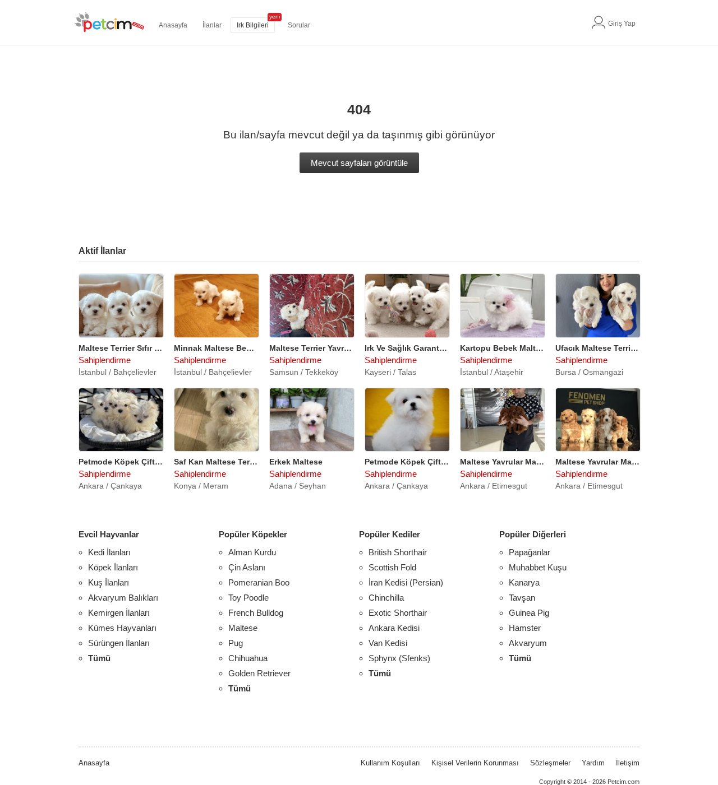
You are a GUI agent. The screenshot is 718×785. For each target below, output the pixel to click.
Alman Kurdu (252, 552)
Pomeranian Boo (258, 582)
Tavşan (522, 597)
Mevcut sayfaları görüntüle (359, 163)
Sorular (299, 25)
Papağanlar (529, 552)
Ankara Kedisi (394, 628)
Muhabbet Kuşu (538, 567)
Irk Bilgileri (253, 25)
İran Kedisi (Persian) (406, 582)
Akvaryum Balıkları (123, 597)
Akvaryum (528, 643)
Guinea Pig (529, 612)
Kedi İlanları (109, 552)
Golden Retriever (259, 673)
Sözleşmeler (550, 763)
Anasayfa (173, 25)
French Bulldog (255, 612)
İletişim (627, 763)
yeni (274, 16)
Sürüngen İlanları (119, 643)
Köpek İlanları (113, 567)
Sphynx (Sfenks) (399, 658)
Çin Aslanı (246, 567)
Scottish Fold (392, 567)
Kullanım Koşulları (390, 763)
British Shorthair (398, 552)
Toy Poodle (248, 597)
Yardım (593, 763)
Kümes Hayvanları (122, 628)
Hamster (525, 628)
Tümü (99, 658)
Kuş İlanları (108, 582)
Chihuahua (248, 658)
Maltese (242, 628)
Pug (235, 643)
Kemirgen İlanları (119, 612)
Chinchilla (386, 597)
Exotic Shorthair (398, 612)
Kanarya (524, 582)
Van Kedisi (388, 643)
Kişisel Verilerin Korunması (475, 763)
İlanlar (212, 25)
